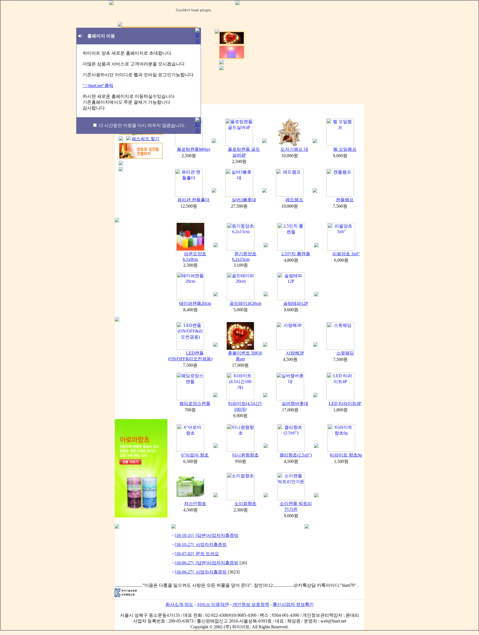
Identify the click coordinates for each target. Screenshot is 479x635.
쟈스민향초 (195, 503)
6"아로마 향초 (195, 455)
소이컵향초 (245, 503)
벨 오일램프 (344, 149)
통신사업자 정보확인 (293, 604)
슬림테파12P (295, 303)
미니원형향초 (245, 455)
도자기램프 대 (294, 149)
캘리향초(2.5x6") (295, 455)
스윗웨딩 (345, 353)
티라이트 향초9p (346, 455)
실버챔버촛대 (295, 403)
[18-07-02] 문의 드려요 (197, 553)
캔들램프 (345, 199)
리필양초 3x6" (346, 253)
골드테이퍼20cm (245, 303)
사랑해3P (295, 353)
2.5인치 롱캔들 (295, 253)
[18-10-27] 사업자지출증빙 (201, 544)
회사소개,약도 (179, 604)
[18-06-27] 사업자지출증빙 (201, 572)
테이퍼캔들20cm (195, 303)
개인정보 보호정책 (251, 604)
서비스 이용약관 (213, 604)
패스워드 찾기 (145, 138)
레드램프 (294, 199)
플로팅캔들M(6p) (193, 149)
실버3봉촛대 (244, 199)
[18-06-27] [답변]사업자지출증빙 (206, 562)
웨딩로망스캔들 (194, 403)
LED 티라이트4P (345, 403)
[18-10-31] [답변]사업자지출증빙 (206, 535)
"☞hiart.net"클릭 (98, 85)
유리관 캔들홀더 (193, 199)
